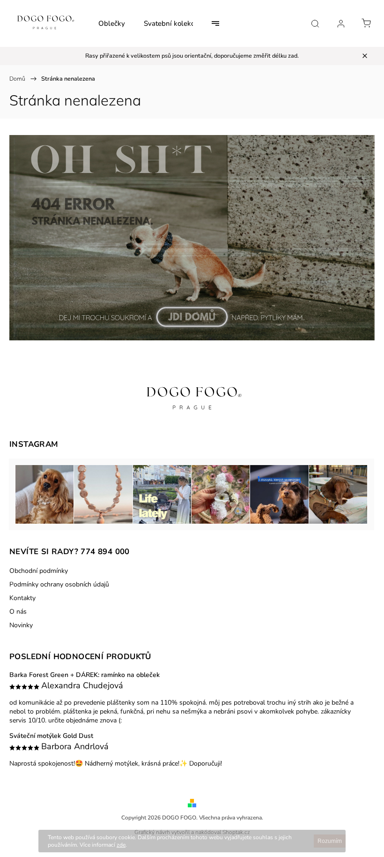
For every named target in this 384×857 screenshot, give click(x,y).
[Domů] (192, 338)
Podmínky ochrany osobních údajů (59, 584)
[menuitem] (111, 23)
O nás (18, 611)
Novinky (21, 625)
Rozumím (330, 841)
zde (121, 845)
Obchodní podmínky (38, 570)
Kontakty (22, 598)
